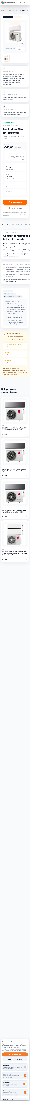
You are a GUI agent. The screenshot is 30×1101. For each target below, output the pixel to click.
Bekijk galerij (19, 48)
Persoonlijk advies (16, 208)
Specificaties (17, 224)
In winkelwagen (16, 202)
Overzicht (5, 224)
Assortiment (11, 10)
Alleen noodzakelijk (15, 1059)
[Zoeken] (17, 2)
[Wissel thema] (20, 2)
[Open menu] (28, 2)
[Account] (24, 2)
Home (2, 10)
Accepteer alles (15, 1054)
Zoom (21, 43)
